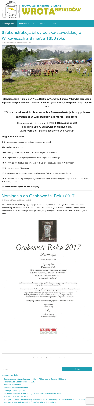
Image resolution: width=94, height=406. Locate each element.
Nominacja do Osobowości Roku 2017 (38, 196)
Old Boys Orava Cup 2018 (14, 390)
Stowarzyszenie (25, 23)
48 (60, 357)
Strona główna (8, 23)
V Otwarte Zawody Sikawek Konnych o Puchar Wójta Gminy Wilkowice (32, 393)
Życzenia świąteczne (12, 384)
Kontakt (53, 23)
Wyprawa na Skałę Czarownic (16, 396)
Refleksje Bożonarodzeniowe (16, 387)
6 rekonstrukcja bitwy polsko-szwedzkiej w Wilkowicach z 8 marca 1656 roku (42, 35)
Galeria (42, 23)
